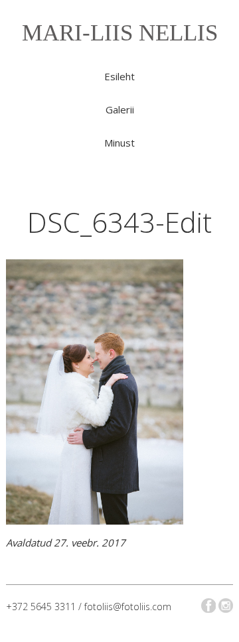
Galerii (120, 109)
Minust (119, 142)
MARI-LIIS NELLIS (120, 33)
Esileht (119, 76)
